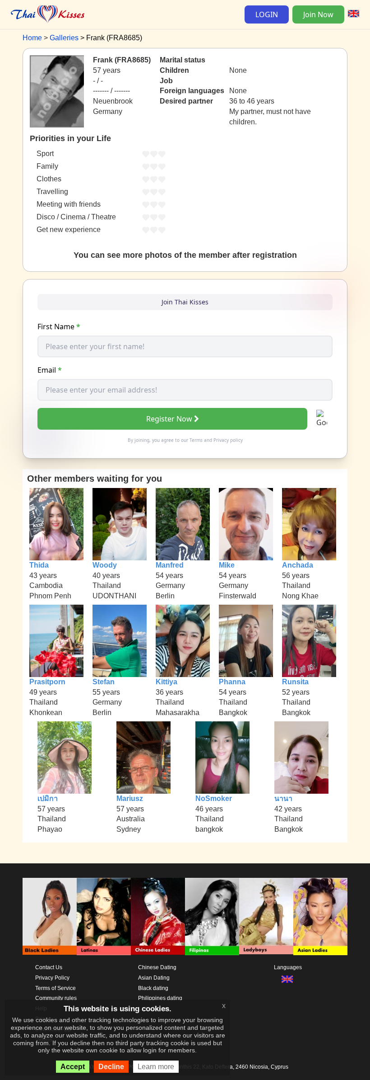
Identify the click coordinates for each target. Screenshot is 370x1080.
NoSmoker (213, 798)
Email (49, 370)
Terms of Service (55, 988)
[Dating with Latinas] (104, 916)
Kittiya (166, 682)
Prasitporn (47, 682)
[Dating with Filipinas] (212, 916)
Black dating (153, 988)
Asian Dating (154, 978)
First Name (58, 327)
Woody (104, 565)
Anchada (297, 565)
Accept (72, 1067)
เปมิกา (47, 798)
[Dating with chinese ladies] (158, 916)
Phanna (232, 682)
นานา (283, 798)
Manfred (170, 565)
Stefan (103, 682)
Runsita (295, 682)
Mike (227, 565)
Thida (39, 565)
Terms (196, 440)
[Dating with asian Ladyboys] (266, 916)
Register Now (169, 419)
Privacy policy (228, 440)
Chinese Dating (157, 967)
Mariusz (129, 798)
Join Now (318, 14)
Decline (111, 1067)
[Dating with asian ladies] (320, 916)
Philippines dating (160, 998)
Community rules (56, 998)
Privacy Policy (52, 978)
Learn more (156, 1067)
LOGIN (266, 14)
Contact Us (48, 967)
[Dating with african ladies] (50, 916)
